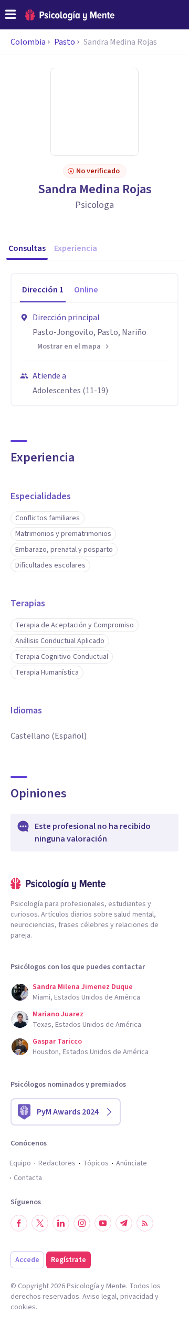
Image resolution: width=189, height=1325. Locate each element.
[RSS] (144, 1223)
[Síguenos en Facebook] (18, 1223)
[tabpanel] (94, 354)
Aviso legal (99, 1296)
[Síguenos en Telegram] (124, 1223)
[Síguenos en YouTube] (102, 1223)
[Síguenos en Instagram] (82, 1223)
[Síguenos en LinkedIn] (60, 1223)
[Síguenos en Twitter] (40, 1223)
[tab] (43, 290)
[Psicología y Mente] (69, 14)
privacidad (136, 1296)
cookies (23, 1307)
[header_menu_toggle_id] (10, 14)
